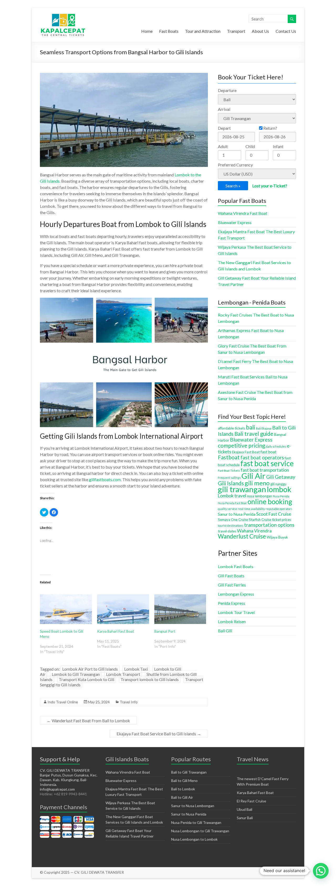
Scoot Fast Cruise (273, 514)
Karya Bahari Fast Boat (115, 631)
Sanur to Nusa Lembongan (192, 805)
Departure (227, 90)
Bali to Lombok (183, 789)
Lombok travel (232, 495)
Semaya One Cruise (233, 520)
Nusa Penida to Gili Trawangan (196, 822)
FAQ (293, 872)
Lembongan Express (236, 593)
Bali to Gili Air (182, 797)
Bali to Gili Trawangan (189, 772)
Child (250, 146)
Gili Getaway (280, 477)
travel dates (227, 531)
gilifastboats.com (105, 479)
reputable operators (279, 508)
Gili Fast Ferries (232, 584)
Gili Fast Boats (231, 575)
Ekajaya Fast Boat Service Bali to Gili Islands (159, 733)
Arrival (224, 109)
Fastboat (229, 457)
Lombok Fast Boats (235, 566)
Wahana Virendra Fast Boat (242, 213)
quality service (227, 508)
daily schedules (276, 446)
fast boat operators (262, 457)
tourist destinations (230, 525)
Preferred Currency (235, 164)
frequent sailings (229, 477)
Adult (223, 146)
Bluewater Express (234, 222)
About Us (260, 31)
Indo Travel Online (63, 702)
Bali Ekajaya (263, 428)
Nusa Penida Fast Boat (232, 503)
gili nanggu (278, 484)
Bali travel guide (253, 434)
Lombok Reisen (232, 621)
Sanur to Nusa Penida (236, 514)
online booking (270, 501)
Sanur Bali (245, 818)
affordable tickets (231, 428)
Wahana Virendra (254, 531)
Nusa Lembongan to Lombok (194, 839)
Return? (269, 128)
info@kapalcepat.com (57, 789)
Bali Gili (225, 630)
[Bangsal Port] (180, 609)
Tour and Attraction (202, 31)
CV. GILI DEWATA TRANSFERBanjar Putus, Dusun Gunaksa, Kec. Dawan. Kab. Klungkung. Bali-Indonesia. (68, 777)
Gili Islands (231, 483)
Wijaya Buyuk (277, 537)
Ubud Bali (244, 809)
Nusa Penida (281, 496)
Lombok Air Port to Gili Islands (90, 668)
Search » (232, 185)
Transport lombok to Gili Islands (149, 679)
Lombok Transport (123, 674)
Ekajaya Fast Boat (246, 452)
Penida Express (231, 603)
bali (250, 427)
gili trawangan (242, 489)
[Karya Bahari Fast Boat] (123, 609)
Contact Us (286, 31)
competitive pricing (241, 445)
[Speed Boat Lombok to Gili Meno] (66, 609)
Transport (236, 31)
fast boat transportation (265, 470)
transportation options (269, 525)
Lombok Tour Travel (236, 612)
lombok (279, 489)
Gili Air (253, 475)
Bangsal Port (164, 631)
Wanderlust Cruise (242, 536)
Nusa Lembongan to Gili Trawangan (200, 831)
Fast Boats (168, 31)
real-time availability (251, 508)
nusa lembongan (259, 496)
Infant (278, 146)
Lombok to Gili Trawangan (76, 674)
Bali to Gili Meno (184, 780)
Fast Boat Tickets (229, 470)
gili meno (257, 483)
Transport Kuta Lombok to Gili (86, 679)
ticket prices (281, 520)
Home (147, 31)
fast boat (268, 451)
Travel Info (129, 702)
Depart (224, 128)
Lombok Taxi (136, 668)
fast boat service (267, 463)
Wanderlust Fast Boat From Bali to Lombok (88, 720)
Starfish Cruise (260, 520)
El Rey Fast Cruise (251, 801)
